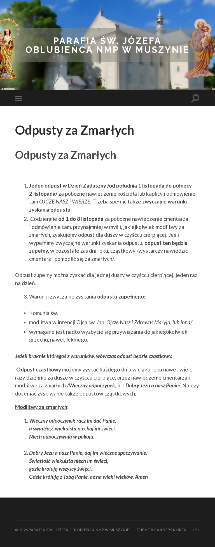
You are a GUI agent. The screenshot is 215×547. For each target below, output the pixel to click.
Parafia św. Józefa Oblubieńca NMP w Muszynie (107, 45)
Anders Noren (172, 530)
